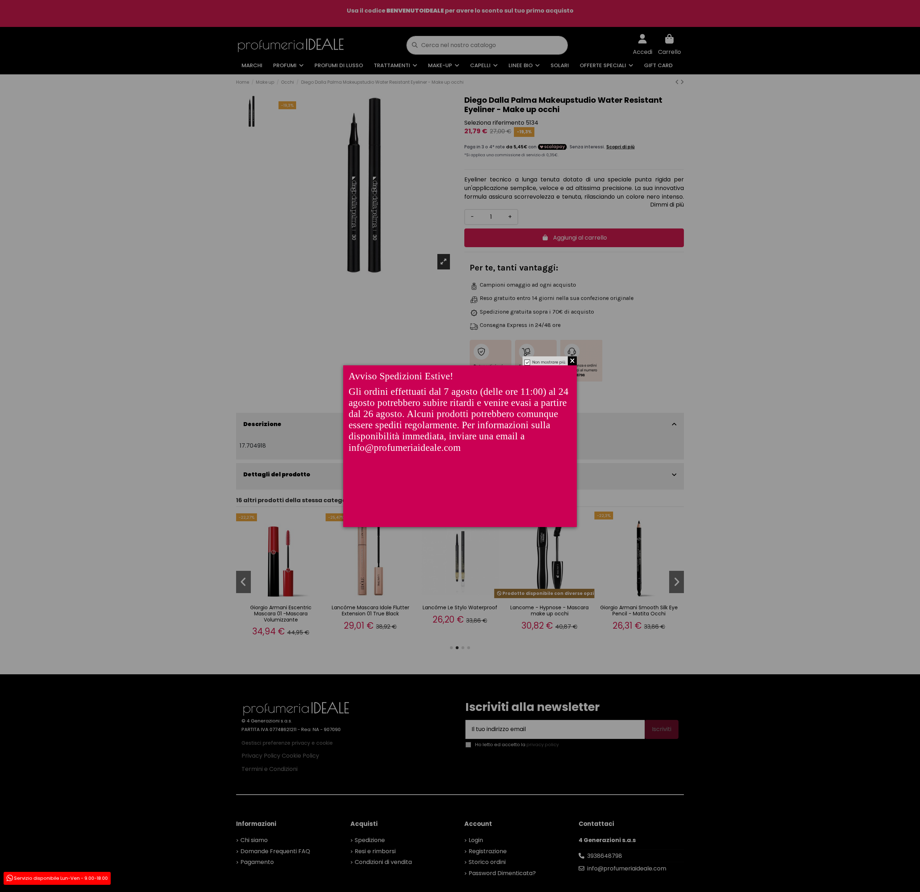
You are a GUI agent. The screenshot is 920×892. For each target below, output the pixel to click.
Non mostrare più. (549, 362)
